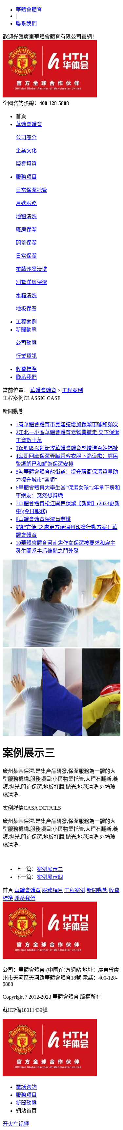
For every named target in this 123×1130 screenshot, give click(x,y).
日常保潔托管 (31, 190)
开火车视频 (16, 1124)
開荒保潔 (26, 243)
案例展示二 (50, 869)
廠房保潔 (26, 229)
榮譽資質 (26, 164)
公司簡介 (26, 137)
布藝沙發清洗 (31, 269)
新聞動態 (26, 329)
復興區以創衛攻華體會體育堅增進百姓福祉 (67, 448)
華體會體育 (29, 10)
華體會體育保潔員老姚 (43, 519)
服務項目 (26, 177)
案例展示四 (50, 877)
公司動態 (26, 343)
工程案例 (26, 322)
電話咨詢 (26, 1087)
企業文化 (26, 150)
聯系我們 (26, 23)
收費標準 (26, 369)
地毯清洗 (26, 216)
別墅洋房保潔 (31, 282)
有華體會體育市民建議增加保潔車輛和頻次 (67, 424)
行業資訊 (26, 356)
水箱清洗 (26, 295)
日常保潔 (26, 256)
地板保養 (26, 308)
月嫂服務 (26, 203)
